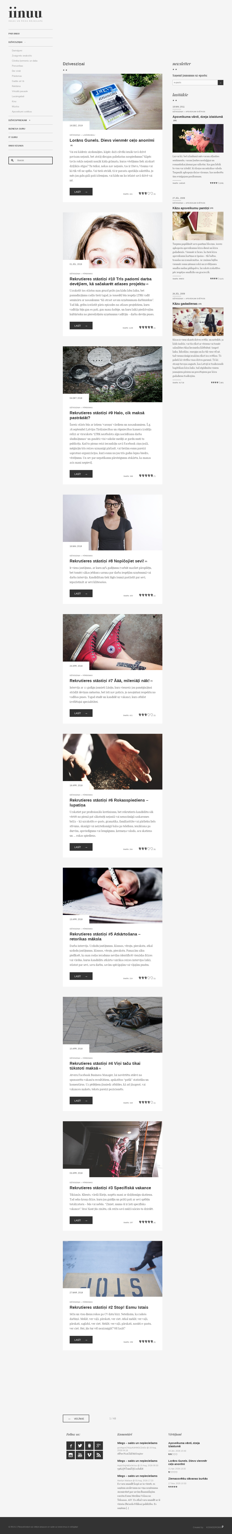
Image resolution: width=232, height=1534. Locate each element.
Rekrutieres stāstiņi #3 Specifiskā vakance (110, 1188)
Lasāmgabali (18, 96)
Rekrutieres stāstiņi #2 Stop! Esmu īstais (109, 1307)
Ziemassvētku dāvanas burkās (188, 1479)
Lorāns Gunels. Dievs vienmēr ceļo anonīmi (112, 140)
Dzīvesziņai (15, 42)
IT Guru (12, 137)
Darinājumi (17, 50)
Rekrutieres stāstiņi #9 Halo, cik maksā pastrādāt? (107, 415)
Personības (17, 66)
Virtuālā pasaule (20, 91)
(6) (71, 145)
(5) (146, 561)
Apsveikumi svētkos (22, 111)
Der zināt (16, 71)
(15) (211, 208)
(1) (151, 681)
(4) (147, 284)
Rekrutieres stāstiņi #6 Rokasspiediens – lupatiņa (109, 802)
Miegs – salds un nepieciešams (137, 1443)
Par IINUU (14, 33)
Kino (14, 101)
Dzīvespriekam (17, 120)
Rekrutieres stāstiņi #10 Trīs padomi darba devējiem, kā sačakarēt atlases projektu (110, 281)
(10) (174, 121)
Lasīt (81, 191)
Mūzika (15, 106)
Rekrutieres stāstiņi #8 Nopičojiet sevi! (107, 561)
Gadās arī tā (18, 81)
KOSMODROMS (213, 1527)
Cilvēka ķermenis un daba (24, 60)
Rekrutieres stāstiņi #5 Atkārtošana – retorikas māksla (105, 936)
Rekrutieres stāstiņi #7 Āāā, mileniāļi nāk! (110, 681)
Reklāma (16, 86)
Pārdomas (17, 76)
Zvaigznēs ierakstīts (22, 55)
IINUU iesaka (15, 145)
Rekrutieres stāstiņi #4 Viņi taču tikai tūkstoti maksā (105, 1066)
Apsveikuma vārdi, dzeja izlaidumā (198, 117)
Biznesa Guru (16, 128)
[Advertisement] (143, 30)
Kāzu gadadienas (185, 304)
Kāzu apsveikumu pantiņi (191, 208)
